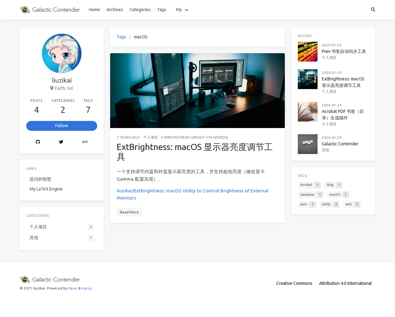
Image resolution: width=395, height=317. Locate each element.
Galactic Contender (340, 143)
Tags (161, 9)
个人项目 (329, 57)
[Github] (37, 142)
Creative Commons (294, 283)
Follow (61, 125)
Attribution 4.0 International (345, 283)
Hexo (72, 288)
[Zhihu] (85, 142)
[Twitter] (61, 142)
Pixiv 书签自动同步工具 (344, 51)
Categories (140, 9)
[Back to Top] (301, 304)
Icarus (86, 288)
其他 (325, 150)
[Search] (373, 9)
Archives (114, 9)
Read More (129, 212)
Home (94, 9)
